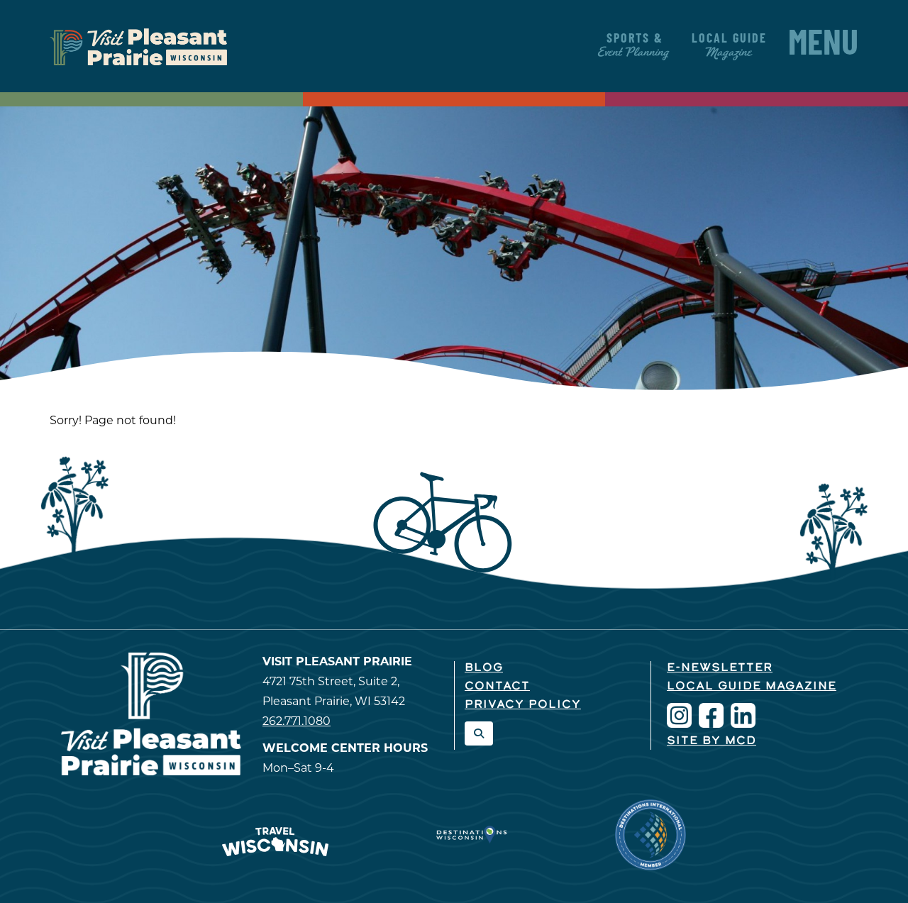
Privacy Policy (523, 705)
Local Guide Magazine (751, 686)
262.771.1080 (296, 721)
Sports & (634, 46)
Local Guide (729, 46)
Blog (484, 668)
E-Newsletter (720, 668)
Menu (823, 46)
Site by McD (711, 741)
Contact (497, 686)
